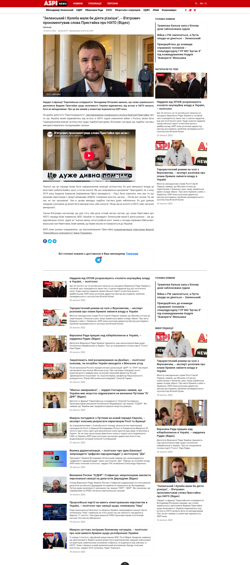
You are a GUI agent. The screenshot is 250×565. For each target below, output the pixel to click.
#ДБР (79, 10)
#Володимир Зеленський (59, 10)
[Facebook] (45, 241)
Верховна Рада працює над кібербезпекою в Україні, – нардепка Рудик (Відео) (181, 433)
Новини (78, 3)
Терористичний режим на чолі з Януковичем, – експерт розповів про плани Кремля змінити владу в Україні (181, 174)
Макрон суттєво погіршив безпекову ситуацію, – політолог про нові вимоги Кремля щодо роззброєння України (109, 531)
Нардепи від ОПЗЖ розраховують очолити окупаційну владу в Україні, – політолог (181, 105)
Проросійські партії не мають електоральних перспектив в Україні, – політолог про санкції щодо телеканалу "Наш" (108, 504)
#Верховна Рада (94, 10)
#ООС (109, 10)
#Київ (156, 10)
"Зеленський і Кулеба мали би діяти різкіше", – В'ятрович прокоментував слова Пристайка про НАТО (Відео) (180, 491)
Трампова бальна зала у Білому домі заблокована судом (178, 27)
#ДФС (146, 10)
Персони (110, 3)
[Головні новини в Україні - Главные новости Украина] (55, 3)
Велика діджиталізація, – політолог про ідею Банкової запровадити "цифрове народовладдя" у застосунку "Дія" (107, 452)
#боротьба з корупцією (127, 10)
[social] (186, 10)
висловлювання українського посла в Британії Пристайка (117, 115)
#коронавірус (169, 10)
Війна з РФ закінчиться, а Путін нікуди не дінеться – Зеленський (179, 36)
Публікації (94, 3)
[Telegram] (55, 241)
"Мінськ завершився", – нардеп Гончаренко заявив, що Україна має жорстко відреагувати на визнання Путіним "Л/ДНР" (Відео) (109, 393)
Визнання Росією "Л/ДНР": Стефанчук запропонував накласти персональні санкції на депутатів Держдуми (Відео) (110, 477)
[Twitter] (50, 241)
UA (201, 3)
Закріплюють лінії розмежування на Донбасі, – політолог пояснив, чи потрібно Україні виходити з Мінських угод (107, 361)
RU (205, 3)
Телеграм (132, 253)
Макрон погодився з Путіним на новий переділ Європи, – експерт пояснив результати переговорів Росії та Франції (107, 419)
